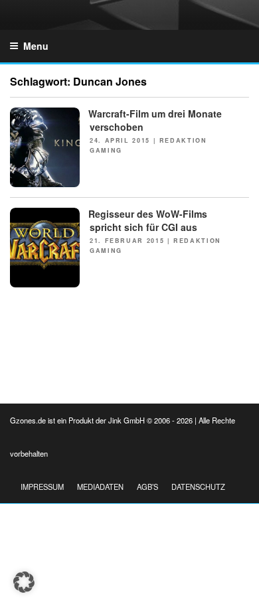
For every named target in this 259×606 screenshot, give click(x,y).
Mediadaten (100, 486)
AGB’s (147, 486)
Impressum (42, 486)
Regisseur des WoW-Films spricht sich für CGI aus (147, 220)
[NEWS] (45, 183)
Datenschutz (198, 486)
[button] (24, 582)
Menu (35, 45)
